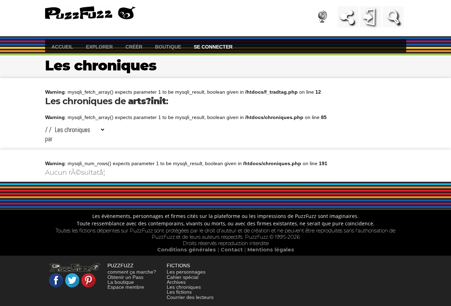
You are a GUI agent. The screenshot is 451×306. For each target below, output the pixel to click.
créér (133, 46)
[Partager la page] (348, 16)
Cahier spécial (182, 277)
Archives (176, 282)
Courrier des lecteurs (190, 297)
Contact (232, 249)
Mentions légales (270, 249)
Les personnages (186, 272)
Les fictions (179, 292)
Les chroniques (184, 287)
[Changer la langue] (327, 18)
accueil (62, 46)
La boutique (120, 282)
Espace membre (125, 287)
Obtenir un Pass (125, 277)
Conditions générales (187, 249)
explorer (99, 46)
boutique (168, 46)
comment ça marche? (131, 272)
